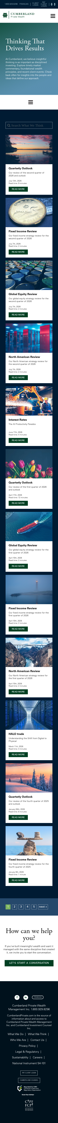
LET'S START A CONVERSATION (29, 963)
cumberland (18, 15)
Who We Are (18, 1040)
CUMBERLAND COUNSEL (29, 1080)
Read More (18, 189)
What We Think (37, 1034)
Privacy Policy (27, 1046)
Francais (38, 997)
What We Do (16, 1034)
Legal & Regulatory (27, 1052)
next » (43, 907)
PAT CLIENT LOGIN (44, 4)
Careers (37, 1057)
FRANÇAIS (23, 4)
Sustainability (20, 1057)
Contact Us (37, 1040)
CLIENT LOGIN (35, 4)
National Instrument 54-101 (29, 1063)
